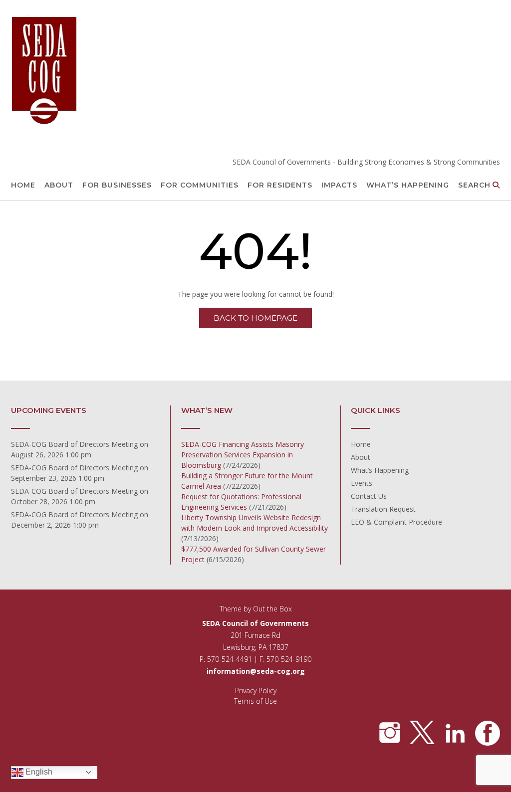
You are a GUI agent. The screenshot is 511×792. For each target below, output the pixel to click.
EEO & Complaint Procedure (396, 522)
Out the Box (272, 608)
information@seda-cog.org (256, 671)
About (58, 185)
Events (361, 483)
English (37, 772)
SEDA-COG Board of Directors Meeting (74, 444)
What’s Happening (407, 185)
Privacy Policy (255, 690)
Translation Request (383, 509)
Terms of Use (255, 701)
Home (23, 185)
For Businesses (117, 185)
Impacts (339, 185)
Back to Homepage (255, 318)
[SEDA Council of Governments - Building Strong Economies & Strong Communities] (44, 71)
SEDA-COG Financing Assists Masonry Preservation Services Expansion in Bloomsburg (242, 454)
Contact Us (369, 496)
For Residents (280, 185)
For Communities (200, 185)
